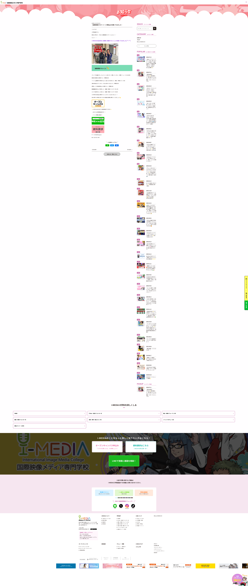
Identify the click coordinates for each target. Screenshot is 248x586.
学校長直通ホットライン (115, 558)
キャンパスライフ (141, 42)
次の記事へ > (129, 149)
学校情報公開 (156, 545)
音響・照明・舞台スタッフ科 (95, 419)
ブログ (138, 40)
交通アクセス (93, 529)
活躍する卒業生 (121, 548)
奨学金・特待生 (140, 523)
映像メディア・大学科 (19, 426)
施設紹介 (104, 522)
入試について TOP (140, 518)
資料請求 (155, 552)
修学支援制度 (82, 559)
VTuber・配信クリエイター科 (95, 413)
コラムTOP (138, 547)
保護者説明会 (82, 550)
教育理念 (104, 523)
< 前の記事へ (94, 149)
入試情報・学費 (140, 520)
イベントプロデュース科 (168, 419)
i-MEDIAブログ (139, 544)
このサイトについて (157, 549)
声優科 (15, 413)
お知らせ (139, 38)
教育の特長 (104, 520)
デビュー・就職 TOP (121, 546)
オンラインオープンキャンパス (86, 548)
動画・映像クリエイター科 (20, 419)
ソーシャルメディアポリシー (159, 550)
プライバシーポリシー (158, 547)
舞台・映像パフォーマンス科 (169, 413)
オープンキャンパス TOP (84, 546)
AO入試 (138, 522)
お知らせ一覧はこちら (112, 154)
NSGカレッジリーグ (125, 558)
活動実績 (103, 544)
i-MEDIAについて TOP (106, 518)
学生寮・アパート (140, 525)
